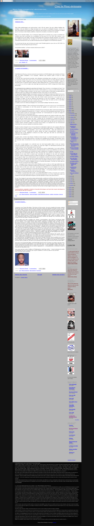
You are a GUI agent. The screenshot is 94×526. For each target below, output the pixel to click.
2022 (70, 101)
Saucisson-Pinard (73, 392)
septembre (72, 119)
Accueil (40, 274)
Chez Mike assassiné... (72, 406)
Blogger (54, 522)
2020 (70, 104)
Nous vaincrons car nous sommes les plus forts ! (74, 144)
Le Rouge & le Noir (73, 445)
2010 (70, 196)
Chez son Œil (72, 395)
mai (71, 178)
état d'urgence (33, 270)
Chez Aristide (72, 409)
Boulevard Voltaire (73, 428)
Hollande (23, 62)
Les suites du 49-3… (74, 161)
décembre (72, 113)
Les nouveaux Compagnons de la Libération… (74, 137)
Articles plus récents (21, 274)
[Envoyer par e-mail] (39, 60)
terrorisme (56, 194)
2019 (70, 106)
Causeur (71, 425)
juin (71, 176)
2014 (70, 189)
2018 (70, 108)
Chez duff (71, 398)
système (52, 194)
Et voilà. (71, 151)
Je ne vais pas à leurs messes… (74, 159)
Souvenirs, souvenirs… (73, 170)
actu (20, 62)
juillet (71, 122)
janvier (71, 185)
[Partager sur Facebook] (43, 60)
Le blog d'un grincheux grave (73, 416)
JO (26, 62)
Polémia (71, 438)
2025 (70, 97)
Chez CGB (71, 412)
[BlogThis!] (40, 60)
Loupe (93, 44)
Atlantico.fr (71, 452)
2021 (70, 103)
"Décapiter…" (73, 130)
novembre (72, 115)
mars (71, 181)
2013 (70, 191)
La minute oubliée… (74, 156)
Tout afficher (77, 419)
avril (71, 179)
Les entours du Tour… (73, 141)
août (71, 120)
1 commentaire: (32, 192)
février (71, 183)
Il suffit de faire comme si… (73, 168)
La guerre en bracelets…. (22, 68)
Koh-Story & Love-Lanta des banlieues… (74, 133)
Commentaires (72, 204)
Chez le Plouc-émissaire (68, 6)
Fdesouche (71, 431)
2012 (70, 193)
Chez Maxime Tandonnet (72, 388)
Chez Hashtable (72, 384)
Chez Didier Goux (73, 401)
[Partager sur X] (42, 60)
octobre (72, 117)
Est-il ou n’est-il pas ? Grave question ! (74, 148)
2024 (70, 99)
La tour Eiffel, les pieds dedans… (74, 154)
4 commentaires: (33, 268)
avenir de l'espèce (34, 194)
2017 (70, 110)
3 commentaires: (33, 60)
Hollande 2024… (19, 22)
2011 (70, 194)
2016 (70, 112)
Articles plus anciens (58, 274)
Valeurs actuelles (73, 449)
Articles (71, 201)
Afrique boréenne (25, 194)
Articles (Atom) (24, 277)
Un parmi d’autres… (20, 202)
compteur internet (71, 460)
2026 (70, 95)
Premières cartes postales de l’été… (73, 164)
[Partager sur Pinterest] (44, 60)
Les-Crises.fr (72, 435)
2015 (70, 187)
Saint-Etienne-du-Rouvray (43, 194)
